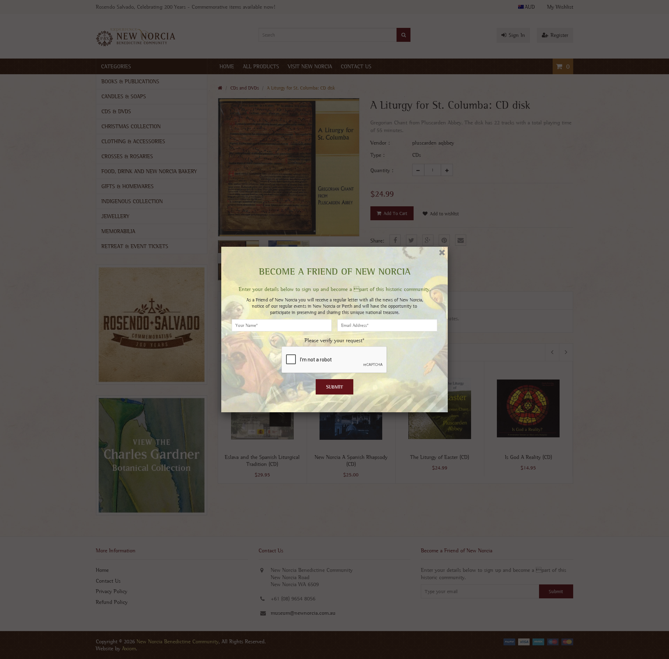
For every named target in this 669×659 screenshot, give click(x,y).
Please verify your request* (334, 340)
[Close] (442, 252)
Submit (334, 387)
